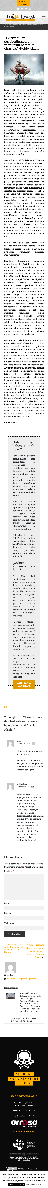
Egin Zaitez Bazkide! (23, 3)
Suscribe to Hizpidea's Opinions (21, 978)
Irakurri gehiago (33, 1184)
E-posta (8, 913)
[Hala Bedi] (21, 17)
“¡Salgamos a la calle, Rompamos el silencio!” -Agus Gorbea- (13, 948)
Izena (6, 903)
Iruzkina (9, 871)
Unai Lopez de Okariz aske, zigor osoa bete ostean (24, 1019)
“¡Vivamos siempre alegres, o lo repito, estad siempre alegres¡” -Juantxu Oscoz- (35, 950)
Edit (6, 707)
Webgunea (9, 923)
